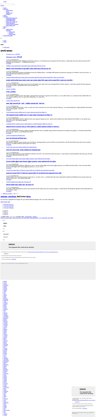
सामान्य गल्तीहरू (12, 34)
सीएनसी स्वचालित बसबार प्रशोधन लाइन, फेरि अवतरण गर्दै (19, 185)
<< (1, 193)
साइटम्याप (35, 216)
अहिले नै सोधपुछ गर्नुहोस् (5, 202)
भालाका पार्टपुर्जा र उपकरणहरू (12, 24)
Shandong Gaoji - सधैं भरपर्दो (14, 57)
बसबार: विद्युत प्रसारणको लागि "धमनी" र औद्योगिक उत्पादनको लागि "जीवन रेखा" (25, 103)
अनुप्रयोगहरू (12, 197)
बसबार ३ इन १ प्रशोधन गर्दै (11, 21)
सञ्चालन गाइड (12, 32)
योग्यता (7, 11)
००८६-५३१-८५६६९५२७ (8, 205)
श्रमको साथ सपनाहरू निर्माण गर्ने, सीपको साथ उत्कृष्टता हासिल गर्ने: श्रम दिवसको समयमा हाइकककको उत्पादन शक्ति (33, 173)
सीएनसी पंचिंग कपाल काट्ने (11, 18)
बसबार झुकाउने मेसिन (34, 218)
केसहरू (4, 27)
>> (13, 193)
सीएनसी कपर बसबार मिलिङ (6, 218)
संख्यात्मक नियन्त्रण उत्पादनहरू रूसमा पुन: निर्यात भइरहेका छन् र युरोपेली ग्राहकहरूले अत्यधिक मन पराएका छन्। (33, 126)
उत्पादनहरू (5, 16)
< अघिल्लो (4, 193)
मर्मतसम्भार (11, 33)
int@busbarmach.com (8, 204)
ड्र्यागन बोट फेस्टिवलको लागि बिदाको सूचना (16, 138)
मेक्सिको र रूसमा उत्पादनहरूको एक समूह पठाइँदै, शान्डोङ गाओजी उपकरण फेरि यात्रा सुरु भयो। (28, 68)
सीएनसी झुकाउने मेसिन (10, 19)
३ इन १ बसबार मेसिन (43, 218)
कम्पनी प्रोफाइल (9, 10)
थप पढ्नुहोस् (8, 63)
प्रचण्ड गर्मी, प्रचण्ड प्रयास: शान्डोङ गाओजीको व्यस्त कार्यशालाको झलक (23, 150)
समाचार (4, 15)
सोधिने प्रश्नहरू (9, 29)
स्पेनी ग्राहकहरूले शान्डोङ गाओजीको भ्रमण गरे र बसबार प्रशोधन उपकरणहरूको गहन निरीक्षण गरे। (29, 115)
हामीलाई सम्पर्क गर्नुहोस (8, 35)
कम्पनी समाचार (6, 47)
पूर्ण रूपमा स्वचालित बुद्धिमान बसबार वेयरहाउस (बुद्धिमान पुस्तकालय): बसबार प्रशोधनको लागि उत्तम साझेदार (31, 161)
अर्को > (11, 193)
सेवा (4, 28)
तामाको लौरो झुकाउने (10, 23)
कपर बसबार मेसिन (25, 218)
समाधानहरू (8, 30)
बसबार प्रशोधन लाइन (10, 25)
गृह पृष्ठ (4, 8)
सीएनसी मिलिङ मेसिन (10, 20)
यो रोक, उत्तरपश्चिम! (11, 92)
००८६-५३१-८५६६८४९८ (8, 206)
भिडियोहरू (8, 14)
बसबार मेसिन (50, 218)
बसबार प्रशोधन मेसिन (16, 218)
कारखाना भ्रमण (9, 13)
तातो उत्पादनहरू (28, 216)
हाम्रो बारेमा (5, 9)
